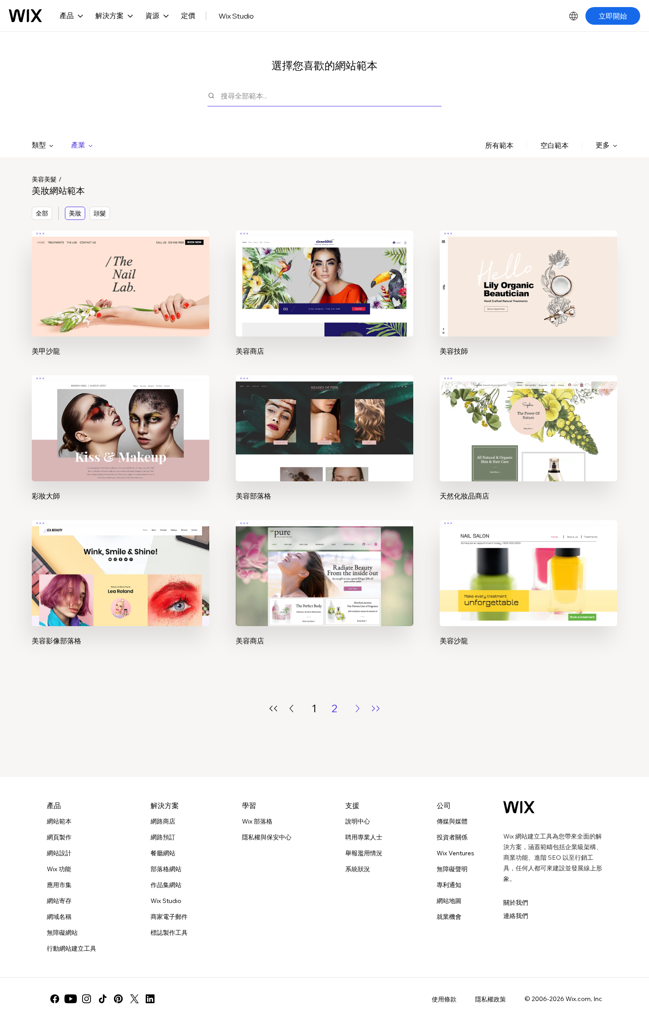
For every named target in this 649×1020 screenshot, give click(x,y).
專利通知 (449, 885)
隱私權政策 (490, 999)
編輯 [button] (120, 275)
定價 (188, 15)
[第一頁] (273, 708)
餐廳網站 (163, 853)
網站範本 (59, 821)
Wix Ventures (455, 853)
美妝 (75, 213)
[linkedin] (150, 999)
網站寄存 (59, 901)
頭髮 (100, 213)
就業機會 (449, 917)
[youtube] (71, 999)
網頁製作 (59, 837)
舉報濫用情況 (363, 853)
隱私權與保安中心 (266, 837)
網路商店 (163, 821)
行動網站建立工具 (71, 948)
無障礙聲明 (452, 869)
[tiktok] (102, 999)
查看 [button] (120, 300)
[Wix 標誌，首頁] (25, 16)
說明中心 (357, 821)
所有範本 (499, 145)
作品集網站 (166, 885)
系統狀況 (357, 869)
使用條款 (444, 999)
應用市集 (59, 885)
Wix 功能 (59, 869)
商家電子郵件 (169, 917)
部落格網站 (166, 869)
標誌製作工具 (169, 933)
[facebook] (55, 999)
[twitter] (134, 999)
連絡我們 (515, 916)
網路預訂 (163, 837)
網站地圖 (449, 901)
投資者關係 (452, 837)
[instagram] (86, 999)
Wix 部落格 (257, 821)
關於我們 (515, 903)
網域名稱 (59, 917)
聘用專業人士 (363, 837)
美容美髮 (44, 179)
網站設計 (59, 853)
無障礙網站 (62, 933)
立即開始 (613, 15)
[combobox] (331, 95)
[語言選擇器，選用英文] (573, 16)
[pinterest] (118, 999)
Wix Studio (236, 15)
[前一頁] (291, 708)
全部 (42, 213)
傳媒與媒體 (452, 821)
